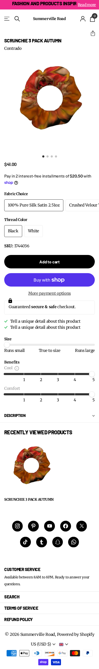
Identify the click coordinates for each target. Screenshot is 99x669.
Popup (17, 367)
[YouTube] (49, 526)
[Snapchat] (57, 542)
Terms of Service (21, 608)
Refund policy (18, 619)
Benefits (12, 362)
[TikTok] (25, 542)
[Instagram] (17, 526)
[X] (81, 526)
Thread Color (15, 219)
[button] (91, 33)
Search (11, 596)
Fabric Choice (16, 193)
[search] (17, 19)
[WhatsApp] (73, 542)
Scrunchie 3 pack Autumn (29, 500)
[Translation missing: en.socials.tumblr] (41, 542)
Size (8, 339)
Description (14, 415)
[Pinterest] (33, 526)
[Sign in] (83, 18)
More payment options (49, 293)
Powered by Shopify (76, 634)
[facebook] (65, 526)
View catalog (7, 18)
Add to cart (49, 261)
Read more (87, 4)
